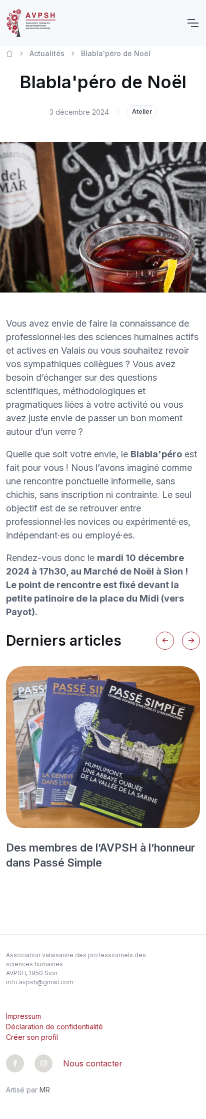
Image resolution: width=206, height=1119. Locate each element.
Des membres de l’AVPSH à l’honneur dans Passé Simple (100, 855)
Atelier (142, 111)
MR (45, 1089)
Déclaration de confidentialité (54, 1026)
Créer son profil (32, 1037)
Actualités (47, 53)
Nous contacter (92, 1063)
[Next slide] (191, 641)
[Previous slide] (165, 641)
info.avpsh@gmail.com (40, 982)
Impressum (23, 1016)
